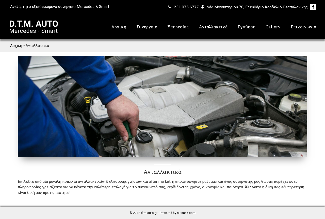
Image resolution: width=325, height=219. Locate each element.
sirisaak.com (186, 213)
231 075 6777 (186, 7)
